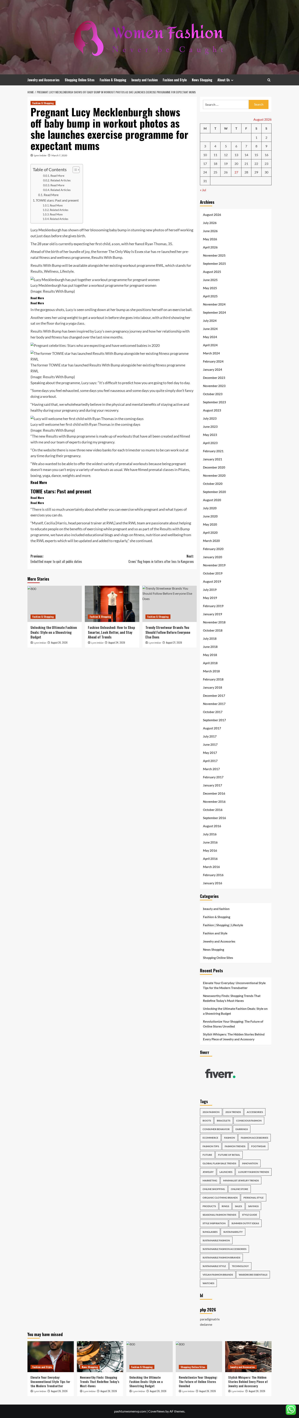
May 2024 (210, 337)
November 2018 (214, 622)
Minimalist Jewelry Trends (241, 1180)
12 (226, 155)
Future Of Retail (229, 1154)
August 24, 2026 (116, 642)
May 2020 (210, 524)
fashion (229, 1137)
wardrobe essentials (253, 1274)
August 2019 (212, 581)
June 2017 (210, 744)
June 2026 (210, 231)
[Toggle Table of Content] (74, 169)
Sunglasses (210, 1231)
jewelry (208, 1171)
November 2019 (214, 565)
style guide (249, 1214)
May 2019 (210, 598)
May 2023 (210, 435)
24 (205, 172)
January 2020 (212, 557)
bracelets (223, 1120)
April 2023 (210, 443)
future (207, 1154)
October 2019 (213, 573)
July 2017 (210, 736)
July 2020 (210, 508)
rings (225, 1206)
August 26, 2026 (59, 642)
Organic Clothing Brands (220, 1197)
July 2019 (210, 589)
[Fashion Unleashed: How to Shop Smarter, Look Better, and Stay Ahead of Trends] (112, 604)
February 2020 (213, 549)
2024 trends (233, 1112)
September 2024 (214, 312)
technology (240, 1266)
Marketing (210, 1180)
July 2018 (210, 638)
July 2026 (210, 223)
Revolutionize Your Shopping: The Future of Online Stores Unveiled (233, 1024)
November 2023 (214, 386)
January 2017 (212, 785)
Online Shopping (214, 1189)
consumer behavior (216, 1129)
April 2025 (210, 296)
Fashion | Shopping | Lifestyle (223, 925)
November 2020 (214, 475)
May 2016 (210, 850)
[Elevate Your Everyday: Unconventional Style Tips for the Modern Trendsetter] (50, 1356)
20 (236, 163)
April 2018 (210, 663)
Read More (57, 175)
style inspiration (214, 1223)
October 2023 (213, 394)
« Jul (203, 190)
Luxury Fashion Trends (253, 1171)
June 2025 (210, 280)
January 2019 (212, 614)
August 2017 (212, 728)
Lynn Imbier (40, 155)
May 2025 (210, 288)
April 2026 (210, 247)
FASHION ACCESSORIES (254, 1137)
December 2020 (214, 467)
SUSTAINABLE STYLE (214, 1266)
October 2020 (213, 483)
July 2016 (210, 834)
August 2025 (212, 271)
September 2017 (214, 720)
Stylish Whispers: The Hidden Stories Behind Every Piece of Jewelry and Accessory (234, 1036)
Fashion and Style (175, 79)
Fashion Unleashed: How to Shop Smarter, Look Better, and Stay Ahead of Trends (111, 632)
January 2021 (212, 459)
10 (205, 155)
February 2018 (213, 679)
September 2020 (214, 492)
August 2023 (212, 410)
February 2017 (213, 777)
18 (215, 163)
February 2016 (213, 875)
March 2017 (211, 769)
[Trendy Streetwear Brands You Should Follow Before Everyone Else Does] (169, 604)
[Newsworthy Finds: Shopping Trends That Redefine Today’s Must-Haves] (100, 1356)
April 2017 (210, 761)
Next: (161, 559)
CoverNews (156, 1411)
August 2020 (212, 500)
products (209, 1206)
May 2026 (210, 239)
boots (207, 1120)
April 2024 (210, 345)
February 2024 (213, 361)
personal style (253, 1197)
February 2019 (213, 606)
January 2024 (212, 369)
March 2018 (211, 671)
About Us (223, 79)
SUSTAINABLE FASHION (216, 1240)
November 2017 (214, 704)
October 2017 (213, 712)
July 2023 (210, 418)
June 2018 (210, 646)
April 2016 (210, 858)
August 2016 (212, 826)
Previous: (56, 559)
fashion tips (211, 1146)
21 (246, 163)
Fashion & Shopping (113, 79)
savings (253, 1206)
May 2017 (210, 752)
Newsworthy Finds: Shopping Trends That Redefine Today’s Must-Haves (232, 998)
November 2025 (214, 255)
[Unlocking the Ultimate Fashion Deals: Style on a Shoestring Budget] (54, 604)
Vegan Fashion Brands (218, 1274)
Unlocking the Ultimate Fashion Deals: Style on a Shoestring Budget (54, 632)
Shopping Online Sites (80, 79)
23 (266, 163)
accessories (255, 1112)
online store (239, 1189)
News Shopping (202, 79)
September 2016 (214, 818)
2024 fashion (211, 1112)
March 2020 (211, 541)
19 (226, 163)
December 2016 (214, 793)
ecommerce (210, 1137)
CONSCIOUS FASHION (249, 1120)
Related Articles (60, 180)
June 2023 (210, 426)
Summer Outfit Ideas (245, 1223)
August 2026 (212, 214)
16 (266, 155)
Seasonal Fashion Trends (219, 1214)
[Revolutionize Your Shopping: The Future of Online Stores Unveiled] (199, 1356)
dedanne (206, 1324)
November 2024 (214, 304)
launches (225, 1171)
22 (256, 163)
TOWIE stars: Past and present (57, 200)
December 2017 (214, 695)
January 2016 (212, 883)
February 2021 (213, 451)
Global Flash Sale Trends (219, 1163)
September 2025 (214, 263)
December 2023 (214, 377)
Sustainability (233, 1231)
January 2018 (212, 687)
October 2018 (213, 630)
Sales (238, 1206)
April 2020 (210, 532)
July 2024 (210, 320)
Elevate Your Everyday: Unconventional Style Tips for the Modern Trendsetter (234, 985)
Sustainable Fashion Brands (221, 1257)
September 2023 (214, 402)
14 (246, 155)
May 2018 (210, 655)
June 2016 (210, 842)
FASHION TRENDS (235, 1146)
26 (226, 172)
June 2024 (210, 329)
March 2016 (211, 867)
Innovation (250, 1163)
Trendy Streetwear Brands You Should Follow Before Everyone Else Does (167, 632)
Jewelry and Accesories (43, 79)
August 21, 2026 (174, 642)
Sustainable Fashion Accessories (224, 1248)
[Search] (269, 80)
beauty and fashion (144, 79)
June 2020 (210, 516)
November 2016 (214, 801)
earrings (242, 1129)
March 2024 (211, 353)
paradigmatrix (210, 1319)
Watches (208, 1283)
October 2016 (213, 810)
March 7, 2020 (59, 155)
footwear (258, 1146)
